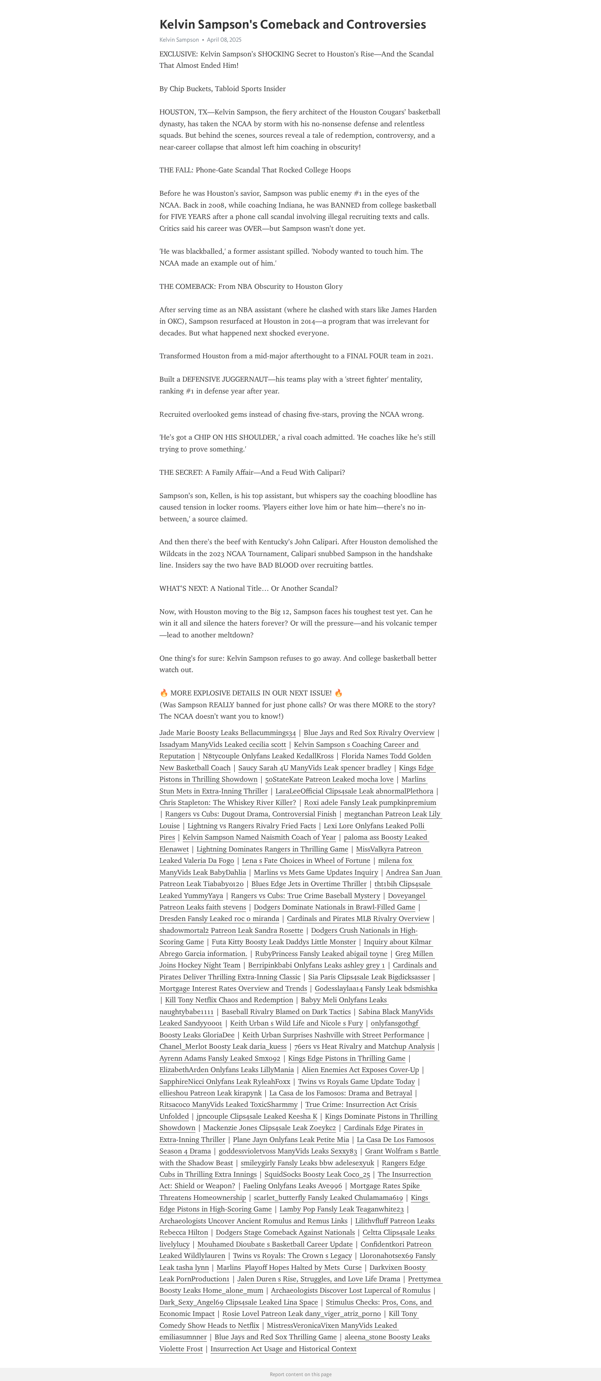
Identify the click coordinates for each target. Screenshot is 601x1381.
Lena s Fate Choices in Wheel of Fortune (306, 860)
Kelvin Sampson (179, 39)
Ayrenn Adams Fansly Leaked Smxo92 (219, 1058)
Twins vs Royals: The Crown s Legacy (292, 1255)
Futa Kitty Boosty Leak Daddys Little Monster (284, 941)
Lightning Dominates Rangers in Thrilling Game (272, 849)
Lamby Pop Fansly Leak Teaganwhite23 (342, 1208)
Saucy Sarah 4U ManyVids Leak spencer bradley (314, 767)
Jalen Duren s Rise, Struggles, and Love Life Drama (319, 1278)
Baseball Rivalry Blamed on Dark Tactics (286, 1011)
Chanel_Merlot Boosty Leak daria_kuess (223, 1046)
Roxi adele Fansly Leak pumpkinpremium (370, 802)
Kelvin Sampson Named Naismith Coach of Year (259, 837)
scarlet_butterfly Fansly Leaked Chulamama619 (328, 1197)
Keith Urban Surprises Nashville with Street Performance (333, 1034)
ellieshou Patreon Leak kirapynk (210, 1092)
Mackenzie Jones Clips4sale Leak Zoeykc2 (269, 1127)
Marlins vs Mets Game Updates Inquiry (316, 872)
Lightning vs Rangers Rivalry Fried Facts (252, 825)
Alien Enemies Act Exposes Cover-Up (360, 1069)
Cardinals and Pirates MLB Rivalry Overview (358, 918)
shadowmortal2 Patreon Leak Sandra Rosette (231, 930)
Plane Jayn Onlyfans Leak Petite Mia (291, 1139)
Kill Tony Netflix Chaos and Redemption (229, 999)
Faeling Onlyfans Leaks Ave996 (292, 1185)
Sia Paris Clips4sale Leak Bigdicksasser (369, 976)
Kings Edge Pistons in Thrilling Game (347, 1058)
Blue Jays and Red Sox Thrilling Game (276, 1336)
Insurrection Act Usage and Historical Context (284, 1348)
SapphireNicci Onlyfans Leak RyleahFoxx (224, 1081)
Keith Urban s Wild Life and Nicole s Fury (296, 1023)
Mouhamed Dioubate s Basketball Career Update (275, 1244)
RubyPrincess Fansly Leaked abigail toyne (321, 953)
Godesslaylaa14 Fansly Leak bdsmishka (376, 988)
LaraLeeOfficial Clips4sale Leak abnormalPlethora (354, 791)
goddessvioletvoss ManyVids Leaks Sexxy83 (288, 1150)
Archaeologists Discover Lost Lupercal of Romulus (351, 1290)
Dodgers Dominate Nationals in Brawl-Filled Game (334, 907)
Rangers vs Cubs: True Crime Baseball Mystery (305, 895)
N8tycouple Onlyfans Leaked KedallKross (268, 755)
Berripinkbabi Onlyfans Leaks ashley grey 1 (316, 965)
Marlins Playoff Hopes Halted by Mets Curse (289, 1267)
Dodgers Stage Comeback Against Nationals (285, 1232)
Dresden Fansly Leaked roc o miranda (219, 918)
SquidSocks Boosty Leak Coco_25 (317, 1174)
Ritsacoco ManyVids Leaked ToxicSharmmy (228, 1104)
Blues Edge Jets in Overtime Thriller (309, 883)
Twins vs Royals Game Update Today (356, 1081)
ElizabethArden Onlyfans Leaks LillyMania (226, 1069)
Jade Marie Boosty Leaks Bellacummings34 (227, 732)
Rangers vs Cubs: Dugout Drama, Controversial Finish (250, 813)
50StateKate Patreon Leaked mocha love (329, 779)
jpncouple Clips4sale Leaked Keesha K (257, 1116)
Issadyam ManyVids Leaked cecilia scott (222, 744)
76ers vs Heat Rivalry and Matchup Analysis (364, 1046)
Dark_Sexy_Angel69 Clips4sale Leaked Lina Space (238, 1302)
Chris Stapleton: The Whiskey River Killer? (227, 802)
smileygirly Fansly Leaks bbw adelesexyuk (307, 1162)
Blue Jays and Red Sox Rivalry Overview (369, 732)
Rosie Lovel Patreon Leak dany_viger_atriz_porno (301, 1313)
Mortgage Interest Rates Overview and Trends (233, 988)
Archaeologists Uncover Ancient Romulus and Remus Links (253, 1220)
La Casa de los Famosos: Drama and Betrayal (340, 1092)
